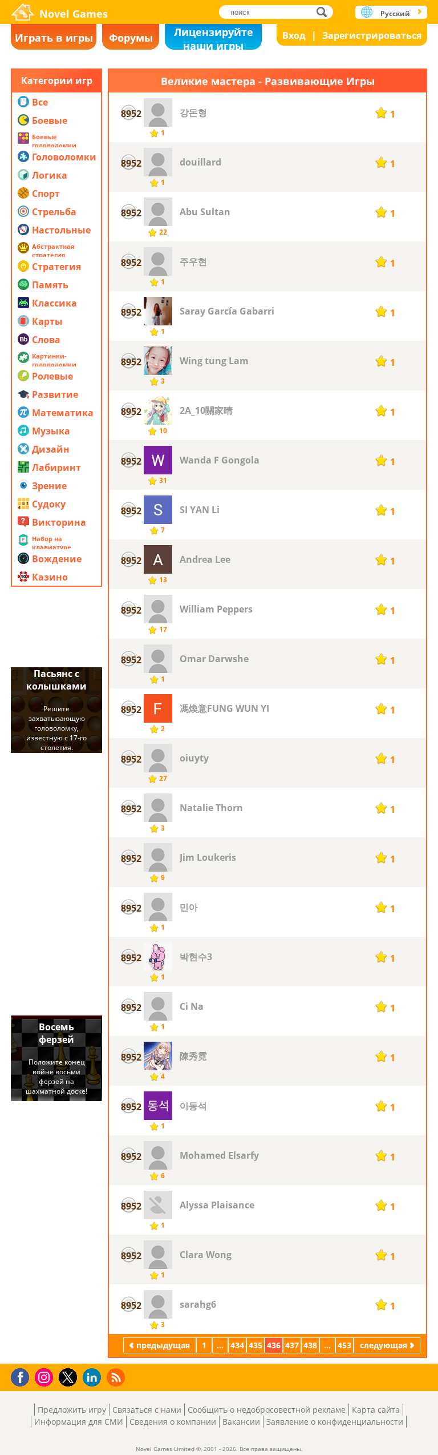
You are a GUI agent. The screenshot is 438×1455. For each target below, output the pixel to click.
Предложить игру (72, 1409)
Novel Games (73, 14)
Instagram (45, 1376)
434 (237, 1345)
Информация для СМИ (78, 1421)
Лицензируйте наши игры (213, 37)
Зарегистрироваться (371, 35)
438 (310, 1345)
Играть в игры (54, 38)
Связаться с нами (146, 1409)
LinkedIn (94, 1378)
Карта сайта (376, 1409)
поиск (325, 12)
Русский (395, 13)
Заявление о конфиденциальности (334, 1421)
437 (292, 1345)
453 (344, 1345)
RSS (117, 1377)
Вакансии (241, 1421)
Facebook (23, 1376)
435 (255, 1345)
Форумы (131, 38)
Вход (294, 35)
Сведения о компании (172, 1421)
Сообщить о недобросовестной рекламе (267, 1409)
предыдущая (163, 1345)
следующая (383, 1345)
